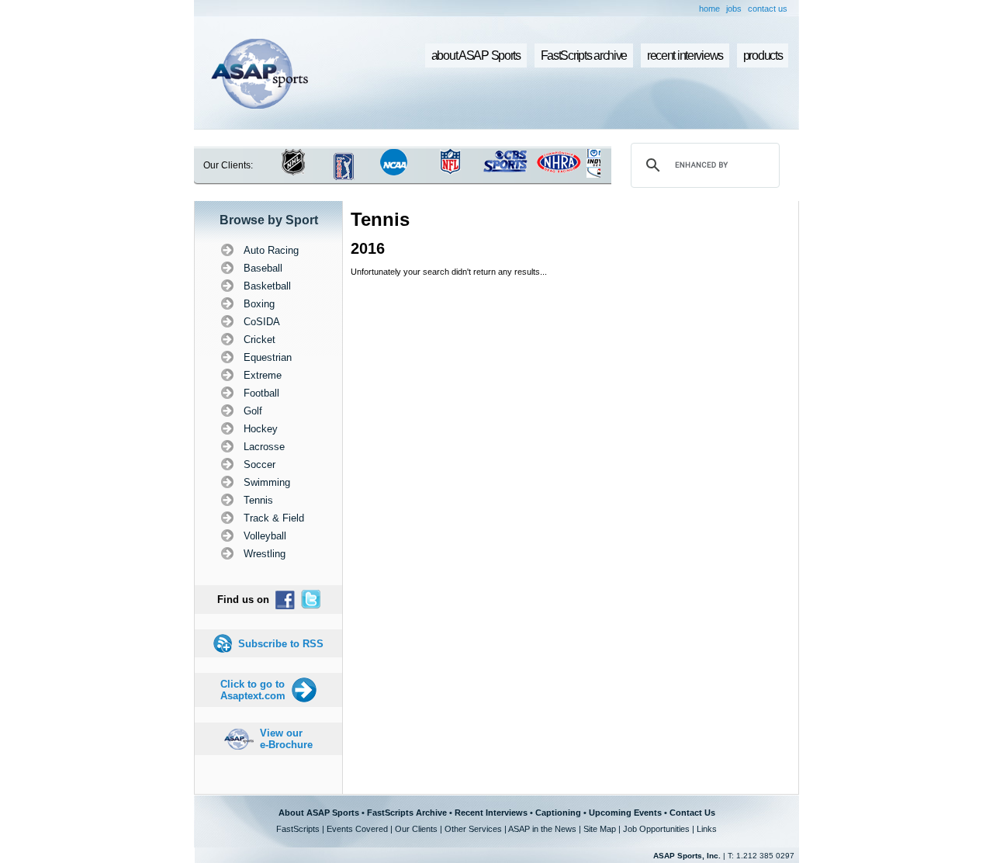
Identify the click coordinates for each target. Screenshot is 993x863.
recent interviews (685, 55)
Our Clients (416, 829)
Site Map (599, 829)
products (763, 55)
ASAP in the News (542, 829)
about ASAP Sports (476, 55)
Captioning (558, 812)
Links (707, 829)
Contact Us (692, 812)
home (709, 8)
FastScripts (298, 829)
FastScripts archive (584, 55)
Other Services (473, 829)
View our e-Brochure (286, 738)
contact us (767, 8)
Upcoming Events (625, 812)
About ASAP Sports (319, 812)
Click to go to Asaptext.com (252, 690)
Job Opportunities (656, 829)
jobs (734, 8)
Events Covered (357, 829)
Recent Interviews (491, 812)
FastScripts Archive (407, 812)
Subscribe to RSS (281, 644)
